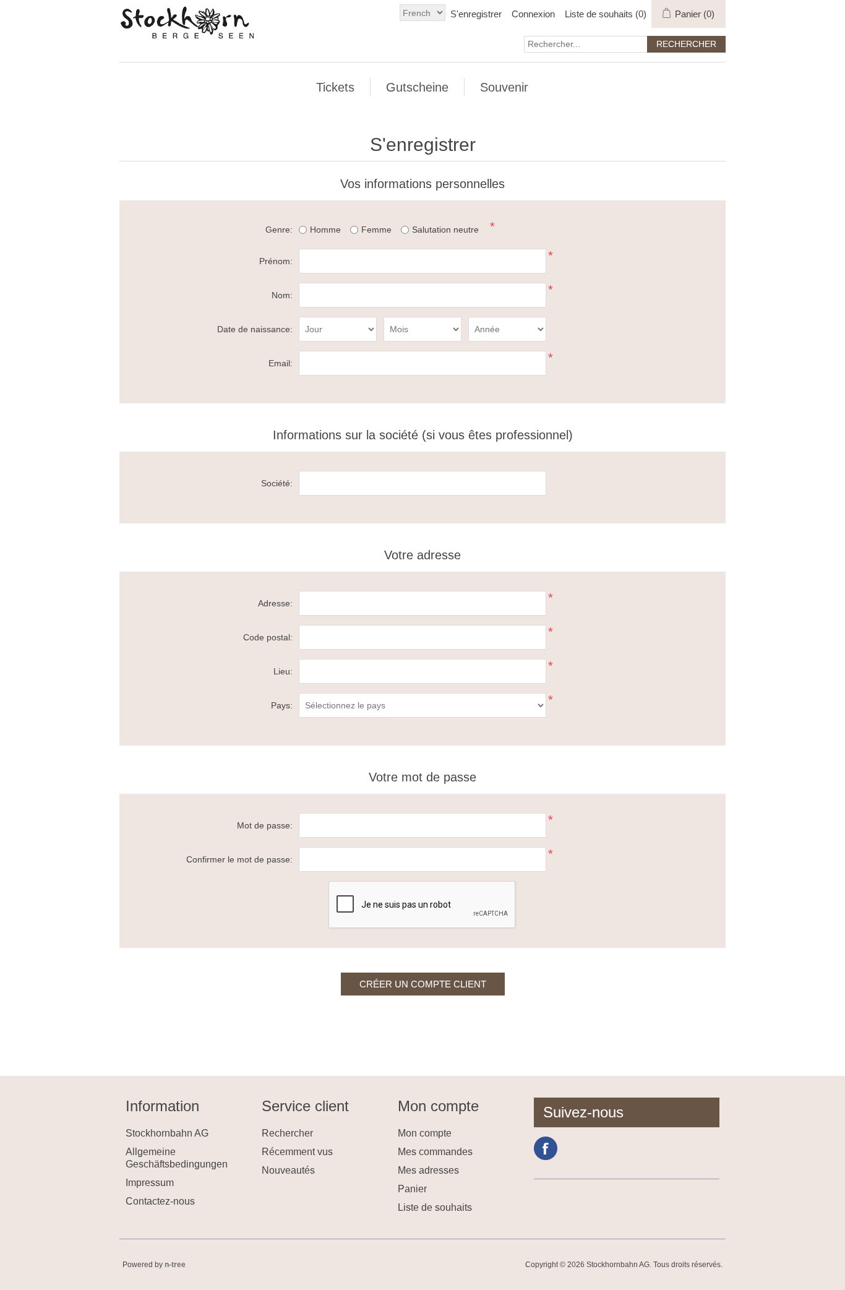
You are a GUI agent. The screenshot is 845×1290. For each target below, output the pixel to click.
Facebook (545, 1148)
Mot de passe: (265, 825)
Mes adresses (428, 1170)
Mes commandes (435, 1151)
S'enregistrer (476, 14)
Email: (280, 363)
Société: (277, 483)
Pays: (282, 705)
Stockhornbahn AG (167, 1133)
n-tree (175, 1264)
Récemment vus (297, 1151)
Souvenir (504, 87)
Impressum (150, 1182)
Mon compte (425, 1133)
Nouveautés (288, 1170)
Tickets (335, 87)
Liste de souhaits (435, 1207)
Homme (325, 229)
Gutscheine (417, 87)
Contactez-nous (160, 1201)
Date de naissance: (255, 329)
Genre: (279, 229)
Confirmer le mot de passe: (239, 859)
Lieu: (283, 671)
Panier (412, 1189)
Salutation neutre (445, 229)
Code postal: (268, 637)
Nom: (282, 295)
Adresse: (275, 603)
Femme (376, 229)
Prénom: (276, 261)
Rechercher (287, 1133)
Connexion (533, 14)
